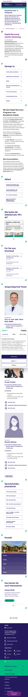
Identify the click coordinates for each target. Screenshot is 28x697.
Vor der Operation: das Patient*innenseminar (12, 190)
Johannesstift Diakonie (7, 1)
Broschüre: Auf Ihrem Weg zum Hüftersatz (12, 269)
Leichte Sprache (10, 691)
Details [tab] (14, 334)
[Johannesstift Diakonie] (14, 662)
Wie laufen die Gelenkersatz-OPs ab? (13, 86)
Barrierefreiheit (8, 688)
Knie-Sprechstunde (11, 500)
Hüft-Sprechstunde (11, 495)
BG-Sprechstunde (10, 526)
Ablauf (7, 81)
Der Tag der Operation (11, 195)
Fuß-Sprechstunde (10, 508)
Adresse (5, 555)
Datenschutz (7, 679)
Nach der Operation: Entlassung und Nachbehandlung (11, 200)
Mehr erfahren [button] (9, 600)
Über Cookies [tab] (23, 334)
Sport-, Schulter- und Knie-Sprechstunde (13, 513)
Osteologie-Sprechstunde (12, 517)
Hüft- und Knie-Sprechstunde (13, 504)
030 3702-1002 (11, 402)
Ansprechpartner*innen (11, 96)
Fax (4, 568)
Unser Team (9, 476)
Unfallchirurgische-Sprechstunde (11, 522)
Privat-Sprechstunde (11, 491)
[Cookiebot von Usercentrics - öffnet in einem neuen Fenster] (21, 331)
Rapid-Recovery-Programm (12, 76)
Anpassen (13, 360)
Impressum (7, 682)
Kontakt (8, 100)
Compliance (7, 685)
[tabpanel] (9, 234)
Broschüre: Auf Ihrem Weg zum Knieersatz (12, 257)
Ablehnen (14, 365)
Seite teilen (15, 618)
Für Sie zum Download (11, 91)
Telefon (5, 559)
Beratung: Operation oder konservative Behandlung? (12, 185)
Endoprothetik (10, 590)
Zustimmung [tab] (5, 334)
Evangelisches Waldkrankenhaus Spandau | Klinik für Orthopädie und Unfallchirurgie (14, 326)
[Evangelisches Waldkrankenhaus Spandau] (8, 4)
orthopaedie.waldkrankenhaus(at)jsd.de (17, 405)
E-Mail (4, 564)
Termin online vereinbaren (14, 694)
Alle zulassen (14, 356)
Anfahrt (5, 572)
